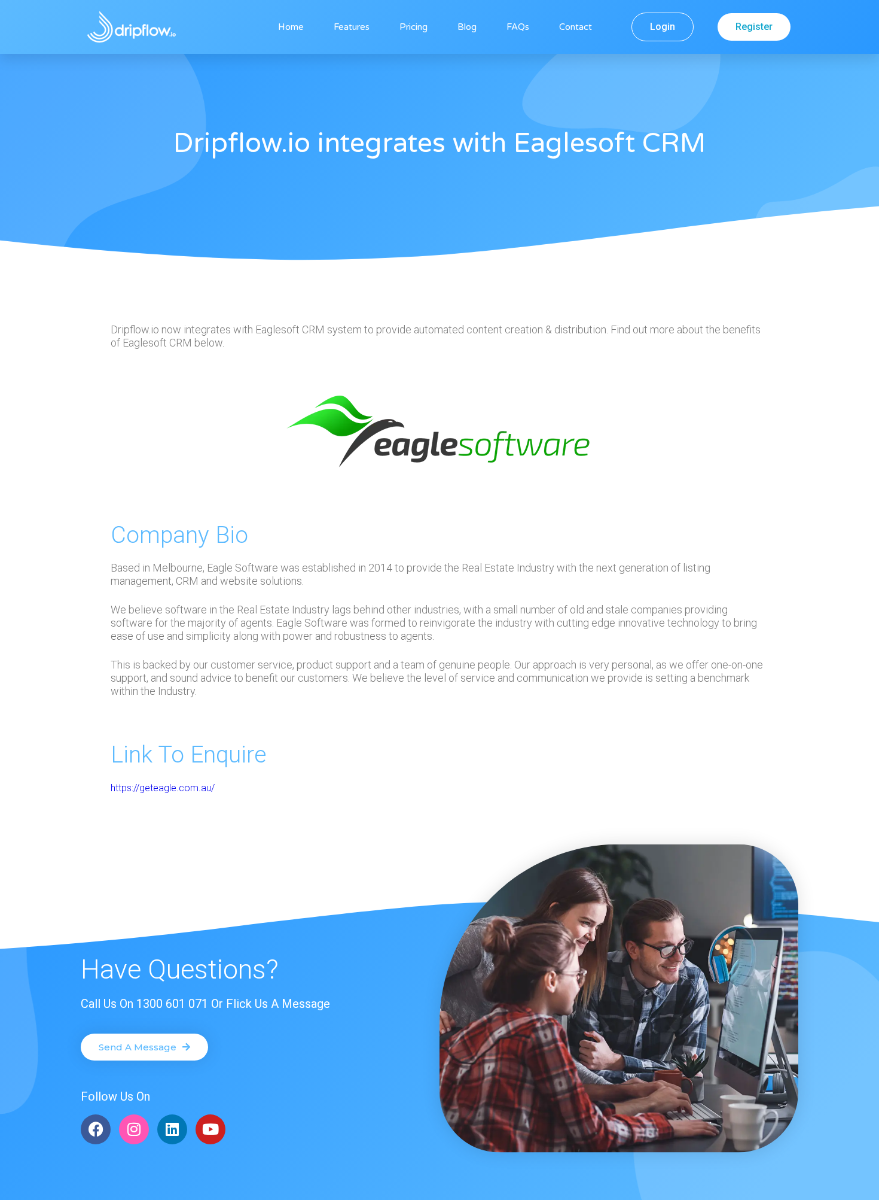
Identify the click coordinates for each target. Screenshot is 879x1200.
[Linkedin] (172, 1129)
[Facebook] (96, 1129)
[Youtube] (210, 1129)
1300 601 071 (172, 1004)
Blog (467, 27)
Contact (575, 27)
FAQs (517, 27)
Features (352, 27)
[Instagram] (134, 1129)
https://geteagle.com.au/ (163, 788)
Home (291, 27)
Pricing (413, 27)
